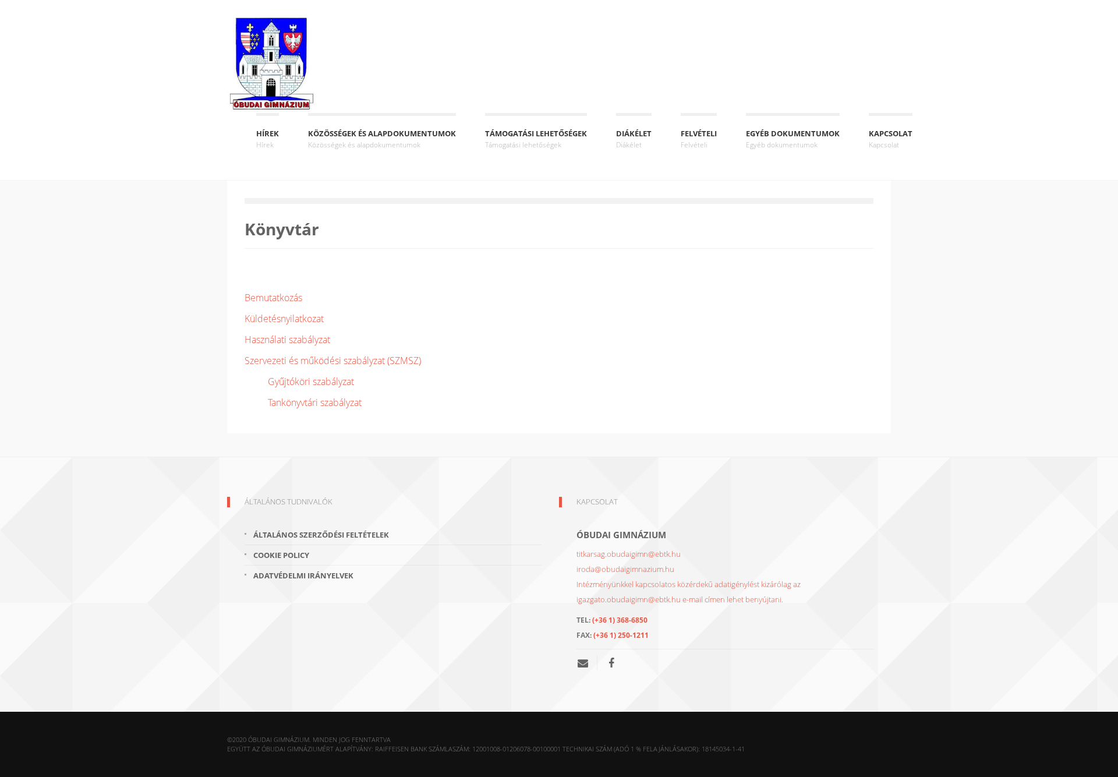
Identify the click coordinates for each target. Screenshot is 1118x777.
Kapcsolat (890, 139)
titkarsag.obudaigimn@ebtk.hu (628, 554)
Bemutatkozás (273, 297)
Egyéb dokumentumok (793, 139)
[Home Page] (270, 65)
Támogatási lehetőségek (536, 139)
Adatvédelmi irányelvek (303, 575)
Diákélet (634, 139)
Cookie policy (281, 555)
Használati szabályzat (287, 339)
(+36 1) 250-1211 (621, 635)
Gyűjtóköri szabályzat (311, 381)
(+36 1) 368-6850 (620, 620)
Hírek (267, 139)
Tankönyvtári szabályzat (315, 402)
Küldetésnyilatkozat (284, 318)
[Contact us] (587, 662)
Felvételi (699, 139)
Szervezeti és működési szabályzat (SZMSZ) (333, 360)
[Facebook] (611, 662)
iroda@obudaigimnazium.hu (625, 569)
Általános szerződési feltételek (321, 534)
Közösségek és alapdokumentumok (382, 139)
